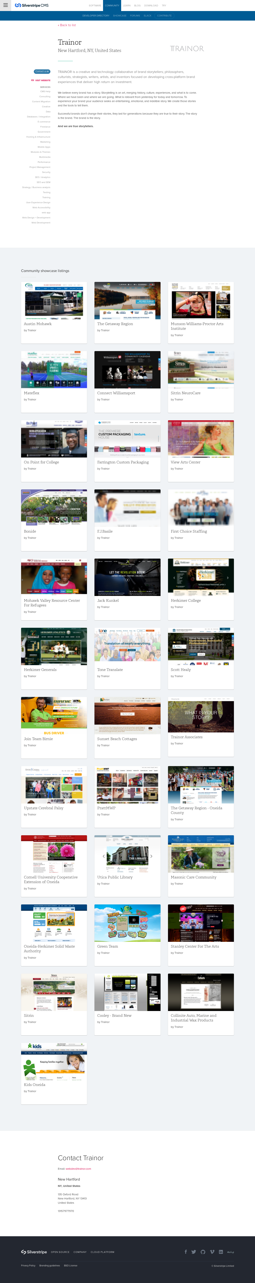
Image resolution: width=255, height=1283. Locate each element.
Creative (46, 106)
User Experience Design (38, 202)
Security (46, 172)
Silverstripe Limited (224, 1265)
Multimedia (44, 157)
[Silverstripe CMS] (32, 6)
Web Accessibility (41, 207)
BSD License (70, 1265)
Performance (44, 162)
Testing (46, 192)
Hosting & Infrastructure (38, 137)
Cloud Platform (102, 1252)
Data (48, 111)
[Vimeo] (210, 1252)
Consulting (44, 96)
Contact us (41, 71)
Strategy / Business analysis (36, 187)
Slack (147, 15)
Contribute (164, 15)
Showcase (119, 15)
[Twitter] (192, 1252)
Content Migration (41, 101)
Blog (137, 5)
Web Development (41, 222)
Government (44, 131)
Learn (126, 5)
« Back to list (67, 25)
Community (112, 5)
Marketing (45, 142)
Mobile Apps (44, 147)
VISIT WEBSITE (42, 80)
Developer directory (96, 15)
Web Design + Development (36, 217)
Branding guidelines (49, 1265)
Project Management (39, 167)
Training (46, 197)
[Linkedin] (219, 1252)
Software (95, 5)
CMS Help (45, 91)
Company (80, 1252)
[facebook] (184, 1252)
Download (151, 5)
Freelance (45, 126)
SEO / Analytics (42, 177)
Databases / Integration (38, 116)
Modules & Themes (40, 152)
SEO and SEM (43, 182)
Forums (135, 15)
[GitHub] (201, 1252)
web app (46, 212)
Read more (54, 313)
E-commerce (44, 121)
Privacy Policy (28, 1265)
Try (164, 5)
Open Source (60, 1252)
